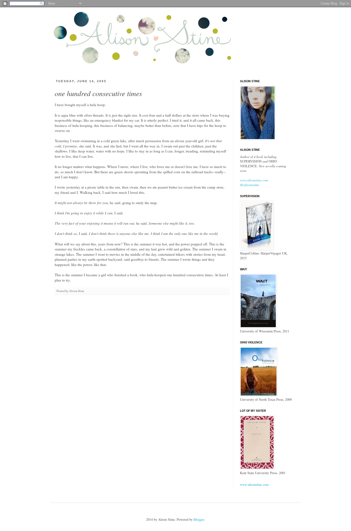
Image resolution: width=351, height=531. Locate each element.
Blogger (199, 519)
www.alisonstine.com (254, 180)
